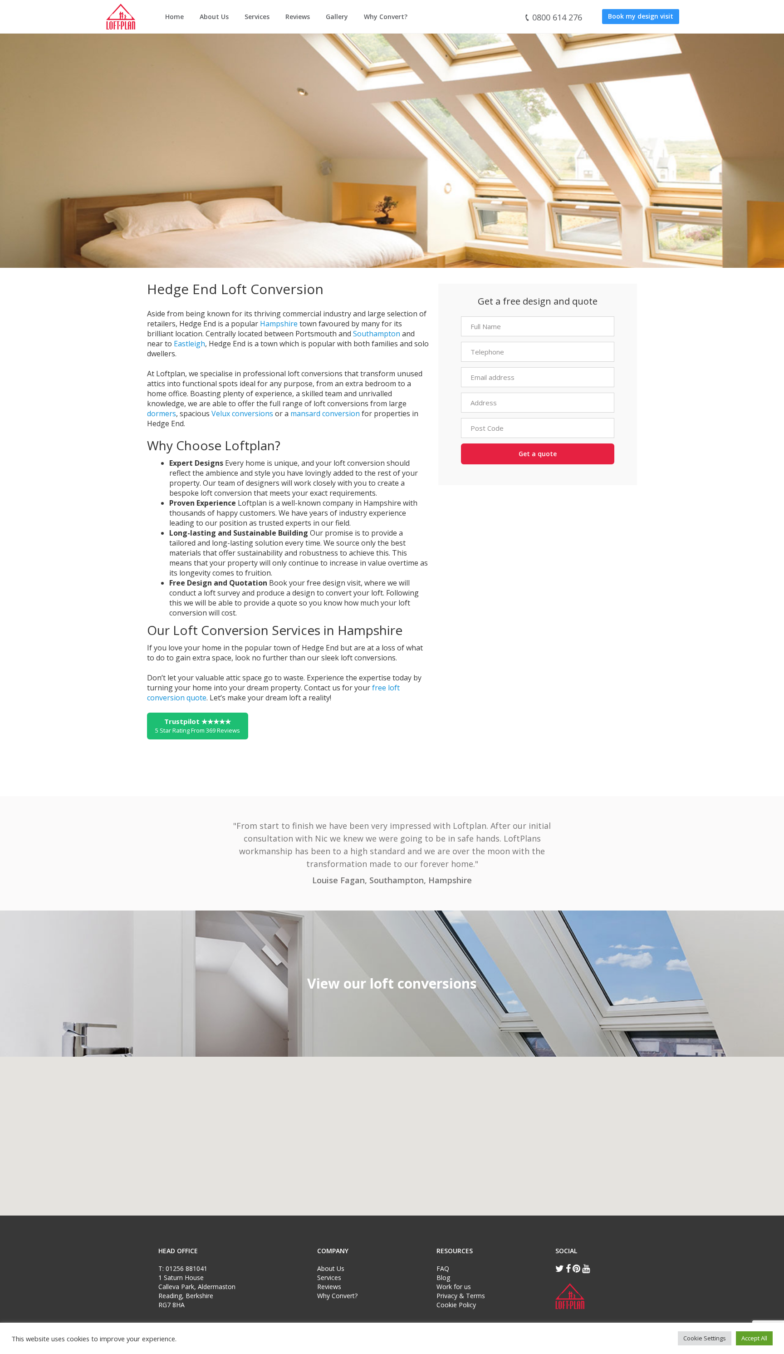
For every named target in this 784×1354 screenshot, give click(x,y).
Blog (443, 1277)
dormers (161, 414)
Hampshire (279, 324)
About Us (214, 16)
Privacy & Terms (460, 1295)
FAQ (442, 1268)
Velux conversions (242, 414)
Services (257, 16)
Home (174, 16)
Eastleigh (189, 344)
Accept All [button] (754, 1338)
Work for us (453, 1286)
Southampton (376, 334)
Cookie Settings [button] (704, 1338)
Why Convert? (385, 16)
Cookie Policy (456, 1304)
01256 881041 (186, 1268)
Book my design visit (640, 16)
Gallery (337, 16)
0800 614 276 (556, 17)
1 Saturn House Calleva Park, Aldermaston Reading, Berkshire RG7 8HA (196, 1291)
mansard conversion (325, 414)
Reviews (297, 16)
